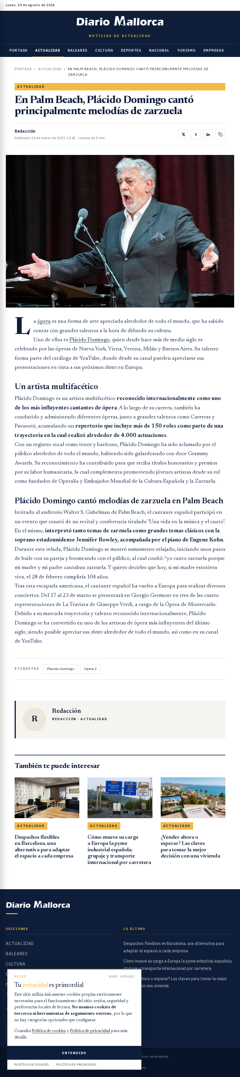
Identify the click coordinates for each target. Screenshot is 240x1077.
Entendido (74, 1053)
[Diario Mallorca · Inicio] (120, 22)
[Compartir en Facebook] (196, 134)
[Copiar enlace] (220, 134)
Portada (18, 50)
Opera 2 (90, 668)
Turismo (186, 50)
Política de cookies (49, 1031)
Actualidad (47, 50)
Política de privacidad (90, 1031)
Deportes (131, 50)
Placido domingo (60, 668)
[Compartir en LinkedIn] (208, 134)
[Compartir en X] (183, 134)
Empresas (213, 50)
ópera (44, 321)
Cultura (104, 50)
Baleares (78, 50)
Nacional (159, 50)
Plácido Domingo (89, 340)
